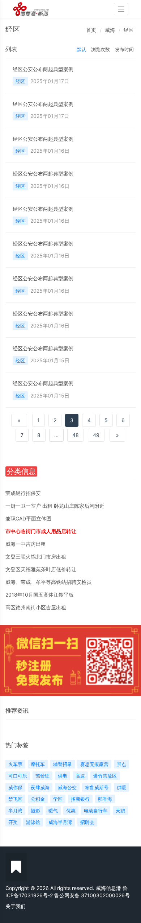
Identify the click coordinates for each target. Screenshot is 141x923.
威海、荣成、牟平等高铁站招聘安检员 (48, 582)
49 (96, 435)
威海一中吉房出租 (25, 544)
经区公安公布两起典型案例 (43, 69)
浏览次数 (100, 49)
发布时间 (124, 49)
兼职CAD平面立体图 (28, 518)
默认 (81, 49)
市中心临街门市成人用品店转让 (40, 531)
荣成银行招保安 (23, 493)
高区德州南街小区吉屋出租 (35, 607)
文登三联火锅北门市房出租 (35, 556)
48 (75, 435)
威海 (110, 30)
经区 (129, 30)
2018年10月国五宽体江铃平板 (39, 595)
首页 (91, 30)
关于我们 (15, 906)
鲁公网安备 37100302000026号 (92, 895)
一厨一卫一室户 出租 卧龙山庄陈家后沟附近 (54, 506)
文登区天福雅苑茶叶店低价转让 (40, 569)
